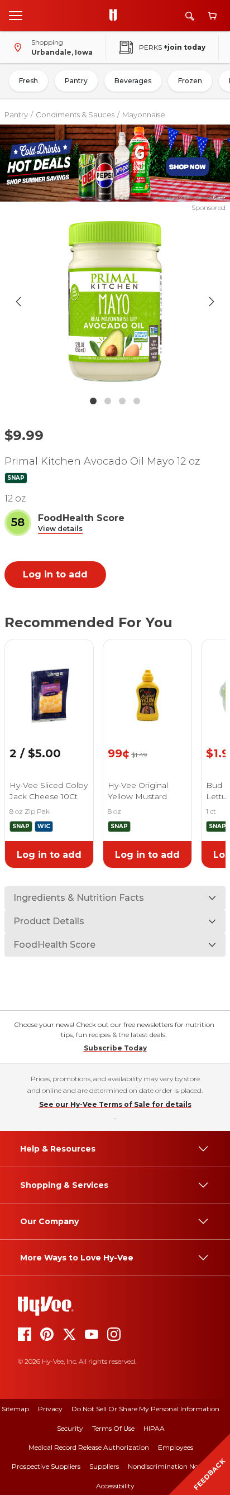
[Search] (190, 16)
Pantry (76, 81)
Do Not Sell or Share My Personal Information (145, 1409)
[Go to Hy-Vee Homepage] (116, 15)
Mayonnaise (143, 114)
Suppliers (104, 1466)
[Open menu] (15, 15)
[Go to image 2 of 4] (107, 401)
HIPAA (154, 1428)
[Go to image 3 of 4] (122, 401)
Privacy (50, 1409)
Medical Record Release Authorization (88, 1447)
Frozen (190, 81)
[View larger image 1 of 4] (115, 301)
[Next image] (211, 301)
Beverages (132, 81)
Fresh (28, 81)
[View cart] (212, 16)
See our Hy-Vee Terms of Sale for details (115, 1104)
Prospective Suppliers (46, 1466)
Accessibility (115, 1486)
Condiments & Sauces (75, 114)
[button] (60, 529)
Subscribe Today (115, 1048)
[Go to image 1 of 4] (93, 401)
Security (70, 1428)
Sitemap (15, 1409)
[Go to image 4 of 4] (137, 401)
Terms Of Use (113, 1428)
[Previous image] (18, 301)
